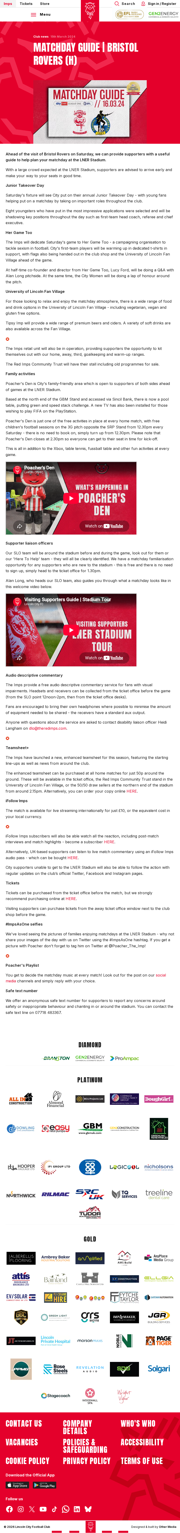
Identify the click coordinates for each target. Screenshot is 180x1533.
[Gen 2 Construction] (124, 1129)
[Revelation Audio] (90, 1369)
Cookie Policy (27, 1461)
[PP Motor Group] (21, 1369)
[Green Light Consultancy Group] (55, 1317)
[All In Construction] (21, 1099)
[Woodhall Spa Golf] (90, 1396)
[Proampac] (124, 1058)
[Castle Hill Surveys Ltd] (90, 1279)
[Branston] (55, 1058)
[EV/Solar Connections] (21, 1297)
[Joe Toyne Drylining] (21, 1341)
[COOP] (90, 1167)
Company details (77, 1427)
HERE (132, 791)
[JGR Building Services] (158, 1317)
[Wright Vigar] (124, 1396)
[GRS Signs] (90, 1317)
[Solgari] (158, 1369)
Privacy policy (87, 1461)
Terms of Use (142, 1461)
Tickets (26, 4)
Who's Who (138, 1423)
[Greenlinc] (158, 1128)
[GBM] (90, 1128)
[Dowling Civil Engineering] (21, 1129)
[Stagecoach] (55, 1396)
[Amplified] (90, 1258)
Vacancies (22, 1442)
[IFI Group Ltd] (55, 1167)
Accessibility (142, 1442)
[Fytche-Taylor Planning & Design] (124, 1297)
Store (44, 4)
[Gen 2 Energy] (90, 1058)
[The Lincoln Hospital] (55, 1341)
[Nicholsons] (158, 1167)
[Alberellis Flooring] (21, 1258)
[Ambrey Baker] (55, 1258)
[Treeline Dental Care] (158, 1194)
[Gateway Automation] (158, 1297)
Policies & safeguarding (85, 1446)
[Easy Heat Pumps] (55, 1129)
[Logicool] (124, 1167)
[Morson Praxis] (90, 1340)
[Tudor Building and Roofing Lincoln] (90, 1212)
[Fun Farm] (90, 1297)
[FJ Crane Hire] (55, 1297)
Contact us (24, 1423)
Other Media (167, 1527)
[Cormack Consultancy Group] (124, 1099)
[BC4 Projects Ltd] (90, 1099)
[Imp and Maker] (124, 1317)
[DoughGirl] (158, 1099)
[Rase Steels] (55, 1369)
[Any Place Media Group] (158, 1258)
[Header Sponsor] (163, 14)
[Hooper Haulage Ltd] (21, 1167)
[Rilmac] (55, 1194)
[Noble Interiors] (124, 1340)
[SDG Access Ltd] (124, 1369)
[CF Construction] (124, 1279)
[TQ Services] (124, 1194)
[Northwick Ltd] (21, 1194)
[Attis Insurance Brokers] (21, 1279)
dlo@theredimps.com (47, 728)
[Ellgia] (158, 1279)
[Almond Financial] (55, 1099)
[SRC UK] (90, 1194)
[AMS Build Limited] (124, 1258)
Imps (8, 4)
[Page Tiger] (158, 1341)
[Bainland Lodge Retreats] (55, 1279)
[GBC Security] (21, 1317)
